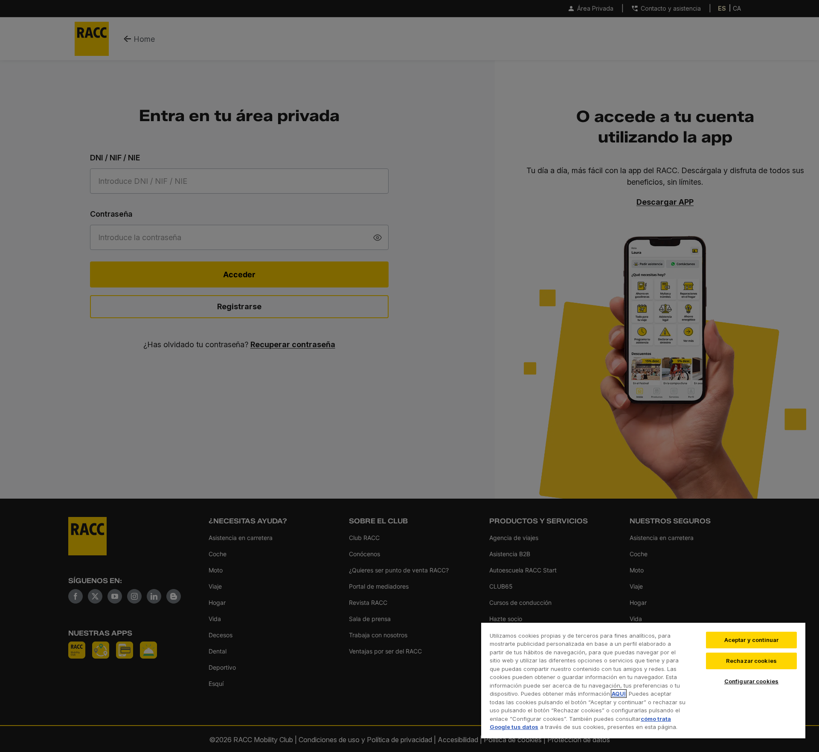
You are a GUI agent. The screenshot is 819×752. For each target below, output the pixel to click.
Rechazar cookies (751, 660)
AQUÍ (619, 693)
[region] (643, 680)
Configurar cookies (751, 681)
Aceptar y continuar (751, 639)
